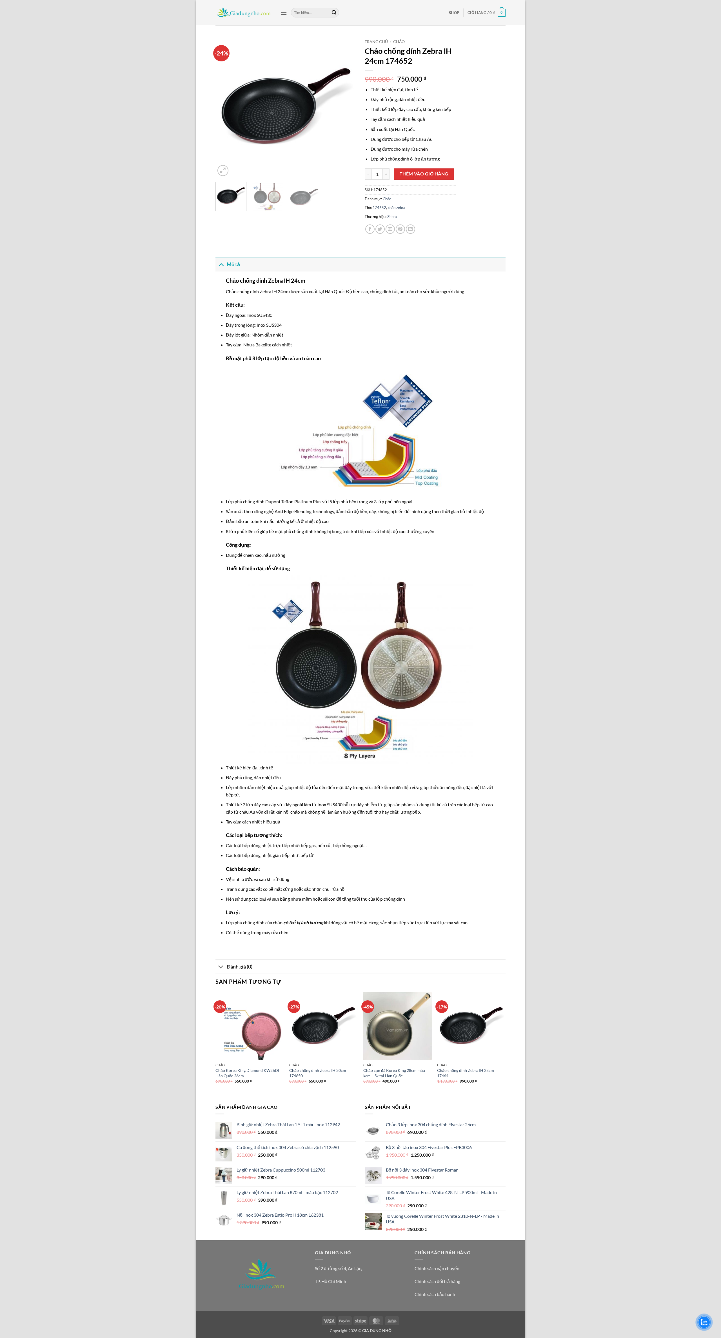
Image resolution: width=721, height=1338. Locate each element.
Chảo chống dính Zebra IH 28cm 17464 (465, 1073)
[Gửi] (334, 12)
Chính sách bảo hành (435, 1294)
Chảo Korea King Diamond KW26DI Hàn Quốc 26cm (247, 1073)
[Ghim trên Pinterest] (400, 229)
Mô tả (233, 264)
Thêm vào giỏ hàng (424, 173)
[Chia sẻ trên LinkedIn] (410, 229)
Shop (454, 12)
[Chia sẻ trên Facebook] (370, 229)
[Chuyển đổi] (220, 264)
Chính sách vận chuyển (437, 1268)
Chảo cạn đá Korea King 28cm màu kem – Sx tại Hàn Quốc (394, 1073)
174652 (379, 207)
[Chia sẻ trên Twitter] (380, 229)
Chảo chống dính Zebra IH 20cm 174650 (317, 1073)
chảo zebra (396, 207)
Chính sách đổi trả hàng (437, 1281)
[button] (283, 12)
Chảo (399, 41)
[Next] (346, 107)
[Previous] (225, 107)
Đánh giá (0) (239, 967)
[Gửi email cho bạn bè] (390, 229)
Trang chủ (376, 41)
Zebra (392, 216)
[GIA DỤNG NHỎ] (243, 13)
